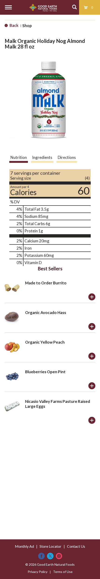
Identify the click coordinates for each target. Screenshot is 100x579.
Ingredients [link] (42, 157)
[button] (91, 296)
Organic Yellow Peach (45, 342)
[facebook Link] (41, 556)
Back (13, 25)
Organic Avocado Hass (45, 312)
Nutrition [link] (18, 157)
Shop (27, 25)
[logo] (43, 7)
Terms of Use (63, 572)
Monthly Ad (24, 546)
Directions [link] (67, 157)
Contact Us (76, 546)
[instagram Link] (59, 556)
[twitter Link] (50, 556)
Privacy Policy (37, 572)
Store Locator (50, 546)
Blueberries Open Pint (45, 371)
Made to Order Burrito (46, 282)
